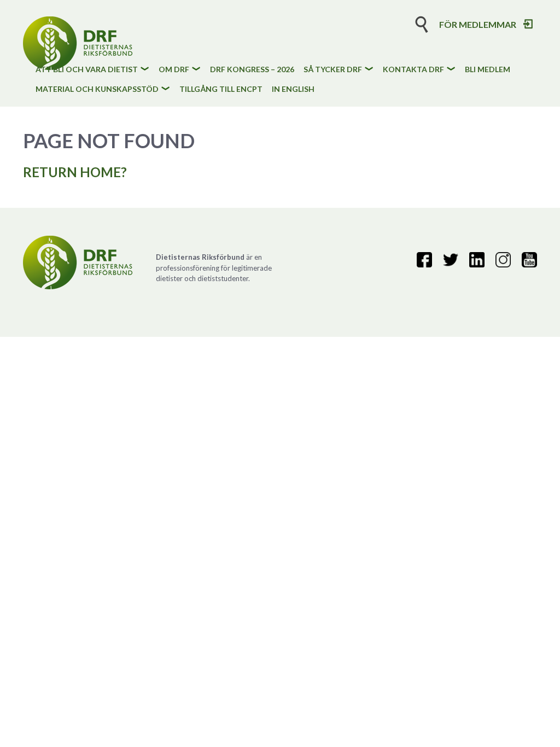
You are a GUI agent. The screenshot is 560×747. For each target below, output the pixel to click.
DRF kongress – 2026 (252, 70)
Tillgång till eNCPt (220, 89)
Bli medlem (487, 70)
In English (293, 89)
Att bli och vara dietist (87, 70)
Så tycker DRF (333, 70)
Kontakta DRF (413, 70)
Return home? (75, 172)
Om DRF (174, 70)
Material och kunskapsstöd (97, 89)
